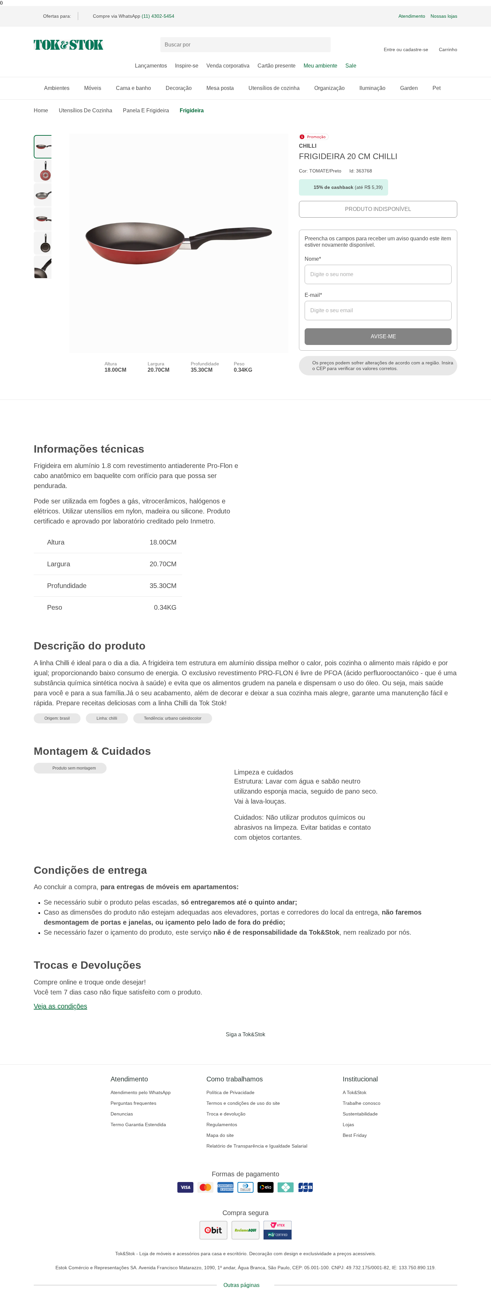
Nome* (313, 259)
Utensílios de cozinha (274, 88)
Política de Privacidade (230, 1092)
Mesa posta (220, 88)
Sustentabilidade (360, 1113)
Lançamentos (151, 66)
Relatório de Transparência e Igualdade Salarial (256, 1146)
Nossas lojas (444, 16)
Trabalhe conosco (361, 1103)
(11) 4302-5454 (158, 16)
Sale (350, 66)
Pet (437, 88)
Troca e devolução (226, 1113)
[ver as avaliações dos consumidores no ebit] (213, 1230)
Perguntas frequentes (133, 1103)
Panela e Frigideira (146, 110)
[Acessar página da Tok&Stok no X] (273, 1048)
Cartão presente (277, 66)
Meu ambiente (320, 66)
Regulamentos (221, 1124)
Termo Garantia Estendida (138, 1124)
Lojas (348, 1124)
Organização (329, 88)
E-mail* (313, 295)
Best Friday (355, 1135)
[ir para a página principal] (68, 45)
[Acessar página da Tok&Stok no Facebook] (217, 1048)
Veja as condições (60, 1006)
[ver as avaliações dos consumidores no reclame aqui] (245, 1230)
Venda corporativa (228, 66)
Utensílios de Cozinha (85, 110)
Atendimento (411, 16)
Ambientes (56, 88)
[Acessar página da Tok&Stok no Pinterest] (255, 1048)
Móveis (92, 88)
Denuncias (122, 1113)
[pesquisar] (323, 45)
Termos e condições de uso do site (243, 1103)
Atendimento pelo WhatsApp (141, 1092)
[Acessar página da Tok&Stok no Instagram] (236, 1048)
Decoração (179, 88)
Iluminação (372, 88)
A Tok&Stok (354, 1092)
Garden (409, 88)
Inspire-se (186, 66)
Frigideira (192, 110)
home (41, 110)
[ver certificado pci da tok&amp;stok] (278, 1230)
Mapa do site (220, 1135)
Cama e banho (133, 88)
